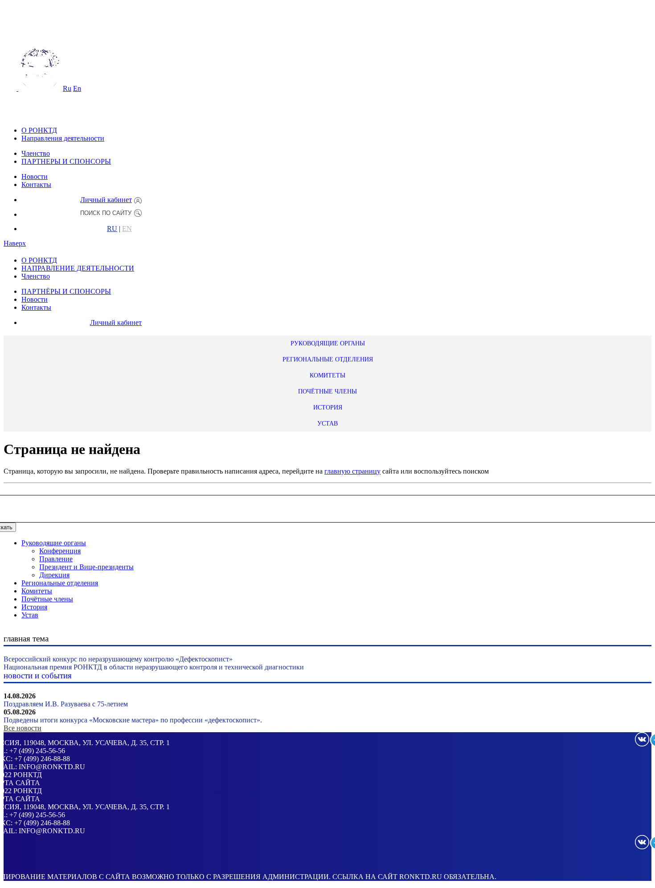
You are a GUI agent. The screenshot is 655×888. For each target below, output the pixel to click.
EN (127, 228)
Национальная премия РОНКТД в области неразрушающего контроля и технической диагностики (154, 667)
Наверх (15, 243)
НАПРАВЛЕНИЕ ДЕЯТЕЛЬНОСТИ (77, 268)
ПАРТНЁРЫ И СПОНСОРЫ (66, 291)
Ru (67, 88)
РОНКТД (27, 775)
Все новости (22, 728)
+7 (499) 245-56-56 (37, 750)
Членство (35, 153)
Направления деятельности (62, 138)
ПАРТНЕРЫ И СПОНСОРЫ (66, 161)
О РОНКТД (39, 130)
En (77, 88)
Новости (34, 176)
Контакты (36, 184)
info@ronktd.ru (52, 766)
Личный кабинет (106, 199)
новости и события (38, 675)
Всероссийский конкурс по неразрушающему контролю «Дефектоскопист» (118, 659)
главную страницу (352, 471)
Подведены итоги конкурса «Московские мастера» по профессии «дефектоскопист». (133, 720)
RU (112, 228)
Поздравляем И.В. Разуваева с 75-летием (66, 704)
